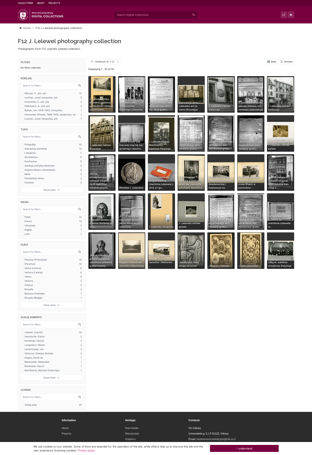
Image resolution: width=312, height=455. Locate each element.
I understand (244, 448)
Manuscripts (132, 433)
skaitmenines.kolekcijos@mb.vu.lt (215, 439)
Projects (54, 3)
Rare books (131, 428)
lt (283, 14)
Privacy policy (86, 450)
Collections (25, 3)
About (41, 3)
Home (27, 28)
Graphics (130, 439)
